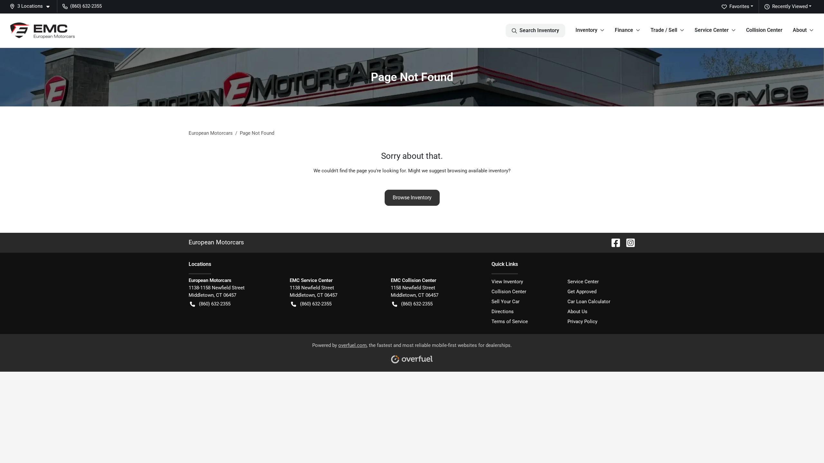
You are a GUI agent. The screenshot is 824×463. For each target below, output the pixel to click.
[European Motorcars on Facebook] (613, 242)
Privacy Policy (582, 321)
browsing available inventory (477, 171)
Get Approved (581, 292)
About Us (577, 311)
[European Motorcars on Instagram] (628, 242)
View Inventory (507, 282)
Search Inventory (539, 30)
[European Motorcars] (42, 31)
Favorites (739, 6)
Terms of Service (510, 321)
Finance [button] (624, 30)
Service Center (583, 282)
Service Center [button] (712, 30)
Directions (503, 311)
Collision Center (764, 30)
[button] (32, 6)
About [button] (800, 30)
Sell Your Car (506, 301)
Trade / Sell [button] (664, 30)
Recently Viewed (790, 6)
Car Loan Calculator (588, 301)
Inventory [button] (586, 30)
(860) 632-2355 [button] (86, 6)
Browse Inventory (412, 198)
